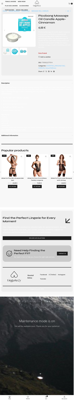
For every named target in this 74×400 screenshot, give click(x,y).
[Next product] (70, 11)
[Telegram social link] (54, 71)
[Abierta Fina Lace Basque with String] (61, 165)
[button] (4, 30)
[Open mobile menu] (2, 3)
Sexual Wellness (50, 68)
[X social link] (46, 71)
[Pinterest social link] (48, 71)
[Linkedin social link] (51, 71)
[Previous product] (66, 11)
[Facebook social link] (44, 71)
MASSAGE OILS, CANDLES (40, 11)
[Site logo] (37, 3)
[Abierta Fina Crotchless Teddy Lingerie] (37, 165)
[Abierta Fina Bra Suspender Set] (12, 165)
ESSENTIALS (50, 66)
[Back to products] (68, 11)
